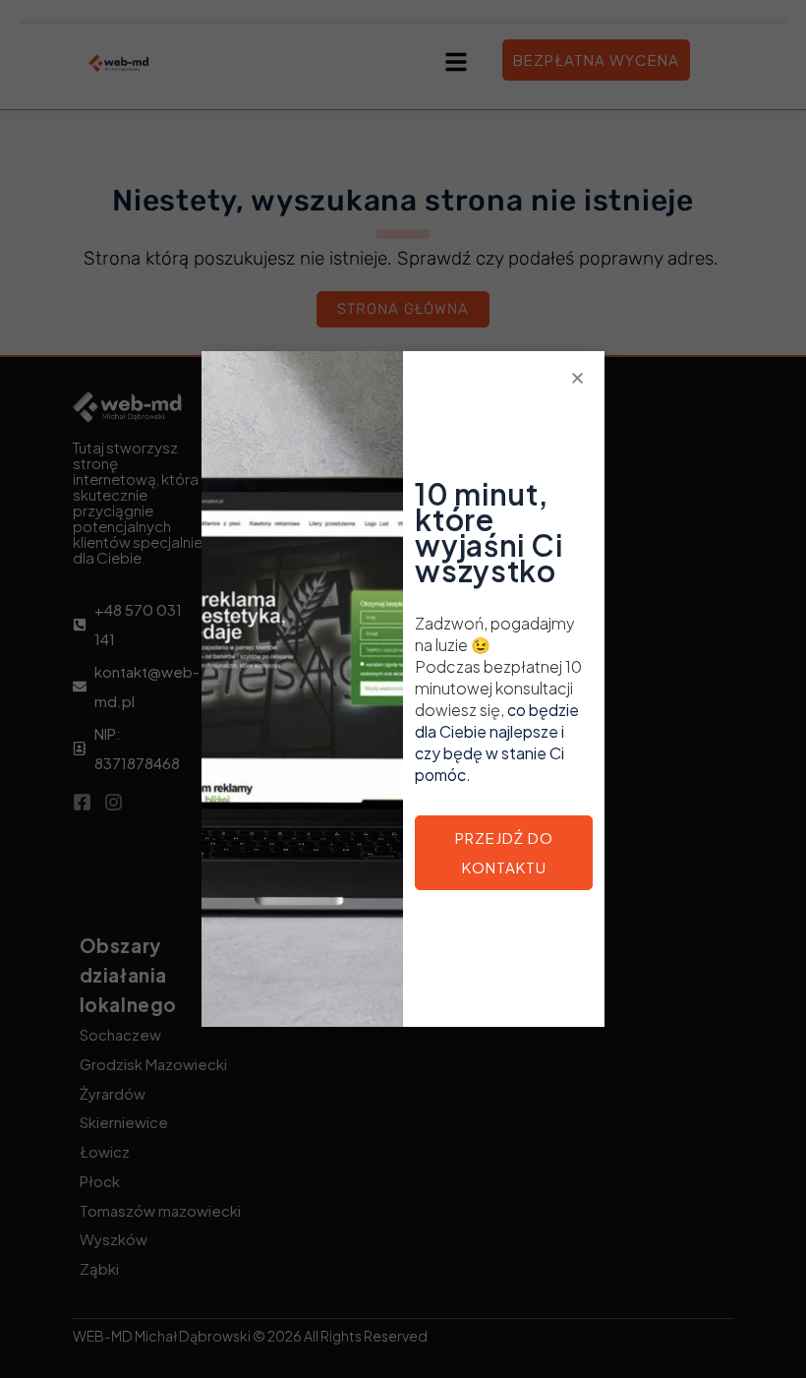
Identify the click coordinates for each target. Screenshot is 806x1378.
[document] (403, 689)
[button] (577, 378)
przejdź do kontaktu (504, 852)
